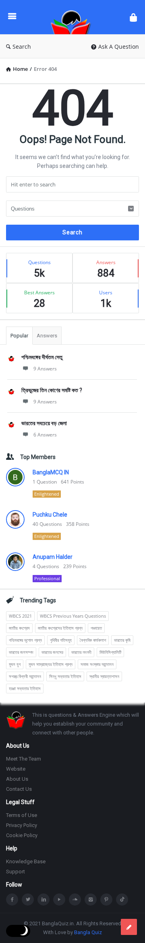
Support (15, 872)
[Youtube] (59, 899)
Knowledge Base (26, 861)
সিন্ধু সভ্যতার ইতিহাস (65, 676)
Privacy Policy (21, 825)
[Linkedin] (43, 899)
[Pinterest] (106, 899)
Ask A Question (118, 46)
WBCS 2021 (20, 616)
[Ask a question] (129, 927)
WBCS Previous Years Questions (73, 616)
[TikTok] (122, 899)
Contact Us (19, 789)
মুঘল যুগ (15, 664)
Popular (19, 336)
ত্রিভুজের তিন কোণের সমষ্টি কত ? (51, 390)
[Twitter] (28, 899)
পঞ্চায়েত (96, 628)
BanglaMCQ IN (51, 472)
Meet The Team (23, 759)
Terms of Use (21, 815)
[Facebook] (12, 899)
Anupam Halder (52, 557)
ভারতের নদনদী (81, 652)
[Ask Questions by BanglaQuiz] (73, 17)
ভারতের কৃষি (122, 640)
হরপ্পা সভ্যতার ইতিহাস (25, 688)
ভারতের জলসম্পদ (21, 652)
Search (21, 46)
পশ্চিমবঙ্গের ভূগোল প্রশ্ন (25, 640)
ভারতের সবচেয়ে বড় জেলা (44, 423)
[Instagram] (91, 899)
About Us (17, 779)
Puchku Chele (50, 514)
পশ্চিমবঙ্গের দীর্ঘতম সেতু (41, 357)
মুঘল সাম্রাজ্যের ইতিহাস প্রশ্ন (50, 664)
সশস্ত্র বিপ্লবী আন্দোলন (25, 676)
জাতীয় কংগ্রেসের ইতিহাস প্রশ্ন (60, 628)
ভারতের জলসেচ (52, 652)
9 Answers (45, 368)
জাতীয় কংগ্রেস (19, 628)
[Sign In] (133, 17)
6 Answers (45, 434)
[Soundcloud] (75, 899)
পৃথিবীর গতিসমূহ (61, 640)
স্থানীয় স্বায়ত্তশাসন (104, 676)
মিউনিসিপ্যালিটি (110, 652)
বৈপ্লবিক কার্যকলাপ (93, 640)
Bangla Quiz (88, 932)
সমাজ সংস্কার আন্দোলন (97, 664)
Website (15, 769)
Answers (47, 336)
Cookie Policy (21, 835)
